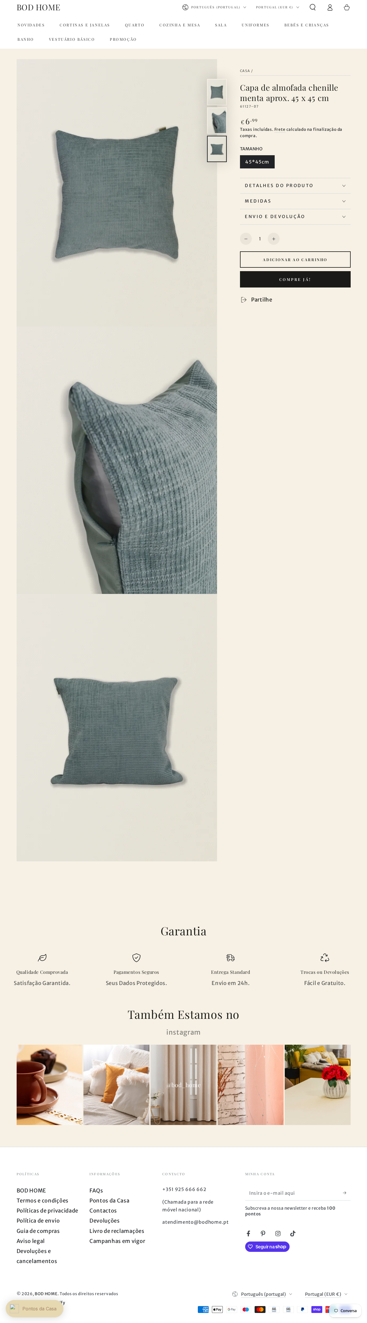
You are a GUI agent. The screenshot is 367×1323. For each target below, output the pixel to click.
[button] (312, 7)
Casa (245, 71)
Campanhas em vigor (117, 1241)
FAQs (96, 1190)
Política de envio (38, 1220)
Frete (280, 129)
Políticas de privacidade (48, 1210)
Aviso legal (31, 1241)
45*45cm (257, 162)
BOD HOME (31, 1190)
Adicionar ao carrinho (295, 259)
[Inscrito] (346, 1193)
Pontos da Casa (109, 1200)
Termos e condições (43, 1200)
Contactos (103, 1210)
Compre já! (295, 279)
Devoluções (104, 1220)
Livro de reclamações (117, 1231)
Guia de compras (38, 1231)
